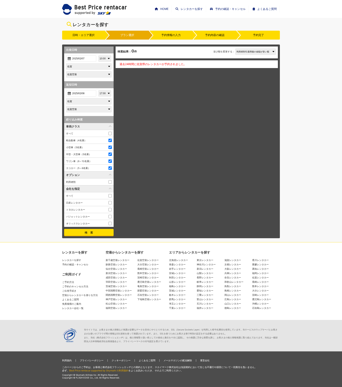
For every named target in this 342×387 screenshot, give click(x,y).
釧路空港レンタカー (116, 264)
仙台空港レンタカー (116, 268)
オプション (73, 174)
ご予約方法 (68, 282)
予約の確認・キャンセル (75, 264)
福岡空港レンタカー (116, 307)
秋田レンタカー (177, 277)
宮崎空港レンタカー (148, 277)
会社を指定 (73, 188)
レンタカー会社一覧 (73, 308)
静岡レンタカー (205, 286)
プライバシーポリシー (92, 360)
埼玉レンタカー (177, 303)
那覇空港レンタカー (148, 290)
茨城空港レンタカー (116, 286)
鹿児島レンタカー (261, 299)
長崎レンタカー (260, 281)
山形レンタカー (177, 281)
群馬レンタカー (177, 299)
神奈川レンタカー (206, 264)
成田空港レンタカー (116, 277)
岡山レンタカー (232, 294)
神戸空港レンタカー (116, 299)
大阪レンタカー (232, 268)
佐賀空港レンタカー (148, 260)
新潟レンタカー (205, 268)
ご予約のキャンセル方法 (75, 286)
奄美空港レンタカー (148, 286)
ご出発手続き (69, 290)
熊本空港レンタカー (148, 273)
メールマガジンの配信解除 (177, 360)
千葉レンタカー (177, 307)
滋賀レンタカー (232, 260)
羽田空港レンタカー (116, 281)
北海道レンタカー (178, 260)
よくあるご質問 (70, 299)
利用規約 (67, 360)
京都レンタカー (232, 264)
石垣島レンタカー (261, 307)
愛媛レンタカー (260, 264)
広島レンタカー (232, 299)
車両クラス (73, 126)
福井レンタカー (205, 307)
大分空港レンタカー (148, 264)
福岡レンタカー (260, 273)
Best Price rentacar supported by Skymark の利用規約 (98, 370)
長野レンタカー (205, 277)
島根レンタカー (232, 290)
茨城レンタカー (177, 290)
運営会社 (205, 360)
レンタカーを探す (71, 260)
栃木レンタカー (177, 294)
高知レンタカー (260, 268)
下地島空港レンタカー (149, 299)
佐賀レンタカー (260, 277)
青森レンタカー (177, 264)
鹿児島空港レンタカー (149, 281)
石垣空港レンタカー (148, 294)
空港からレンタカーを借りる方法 (80, 295)
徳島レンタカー (232, 307)
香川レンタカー (260, 260)
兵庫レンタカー (232, 273)
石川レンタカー (205, 303)
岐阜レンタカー (205, 281)
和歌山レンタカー (233, 281)
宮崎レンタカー (260, 294)
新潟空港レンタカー (116, 273)
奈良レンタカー (232, 277)
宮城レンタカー (177, 273)
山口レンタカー (232, 303)
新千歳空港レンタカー (117, 260)
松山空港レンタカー (116, 303)
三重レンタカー (205, 294)
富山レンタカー (205, 299)
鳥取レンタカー (232, 286)
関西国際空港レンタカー (119, 294)
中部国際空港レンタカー (119, 290)
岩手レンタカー (177, 268)
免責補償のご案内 (71, 303)
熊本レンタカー (260, 286)
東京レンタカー (205, 260)
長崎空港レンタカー (148, 268)
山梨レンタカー (205, 273)
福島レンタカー (177, 286)
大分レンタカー (260, 290)
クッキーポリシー (121, 360)
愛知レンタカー (205, 290)
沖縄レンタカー (260, 303)
